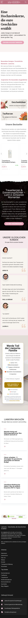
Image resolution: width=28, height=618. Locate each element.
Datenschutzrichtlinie (14, 400)
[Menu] (2, 2)
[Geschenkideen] (14, 104)
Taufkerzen (4, 575)
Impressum (4, 553)
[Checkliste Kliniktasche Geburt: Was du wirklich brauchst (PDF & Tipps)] (14, 491)
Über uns (3, 557)
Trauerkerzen (4, 577)
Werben (3, 560)
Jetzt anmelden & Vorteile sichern (13, 385)
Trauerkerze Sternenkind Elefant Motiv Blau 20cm (8, 162)
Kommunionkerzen (6, 581)
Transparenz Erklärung (7, 564)
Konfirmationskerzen (6, 579)
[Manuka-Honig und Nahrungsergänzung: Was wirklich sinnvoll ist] (14, 438)
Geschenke (4, 584)
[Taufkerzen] (14, 115)
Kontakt (3, 562)
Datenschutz (4, 555)
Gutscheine (4, 566)
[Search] (25, 2)
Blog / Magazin (5, 586)
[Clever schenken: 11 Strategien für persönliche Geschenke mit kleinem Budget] (14, 464)
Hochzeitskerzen (5, 573)
